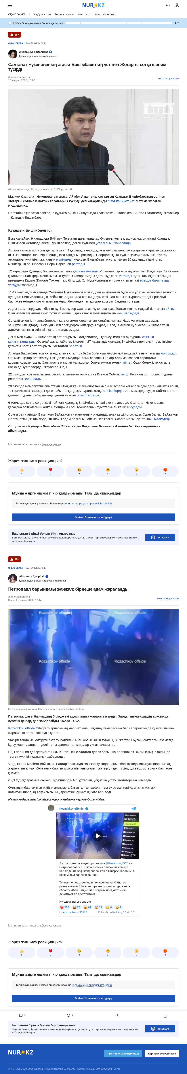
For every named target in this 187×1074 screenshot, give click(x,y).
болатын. (76, 346)
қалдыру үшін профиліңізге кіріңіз (92, 503)
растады (78, 264)
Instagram (163, 537)
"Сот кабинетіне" (122, 201)
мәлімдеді (64, 259)
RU (168, 5)
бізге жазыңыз (51, 444)
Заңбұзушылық (42, 14)
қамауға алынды (85, 271)
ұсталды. (126, 276)
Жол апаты (84, 14)
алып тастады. (88, 395)
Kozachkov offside (21, 728)
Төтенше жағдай (64, 14)
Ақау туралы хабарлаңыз (123, 1053)
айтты (170, 309)
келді (124, 374)
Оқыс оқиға (17, 14)
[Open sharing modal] (117, 1016)
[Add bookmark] (165, 1016)
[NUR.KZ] (93, 5)
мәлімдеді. (169, 353)
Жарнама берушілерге (162, 1053)
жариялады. (33, 379)
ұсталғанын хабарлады (113, 243)
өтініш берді (112, 391)
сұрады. (136, 407)
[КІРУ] (177, 5)
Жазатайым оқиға (105, 14)
